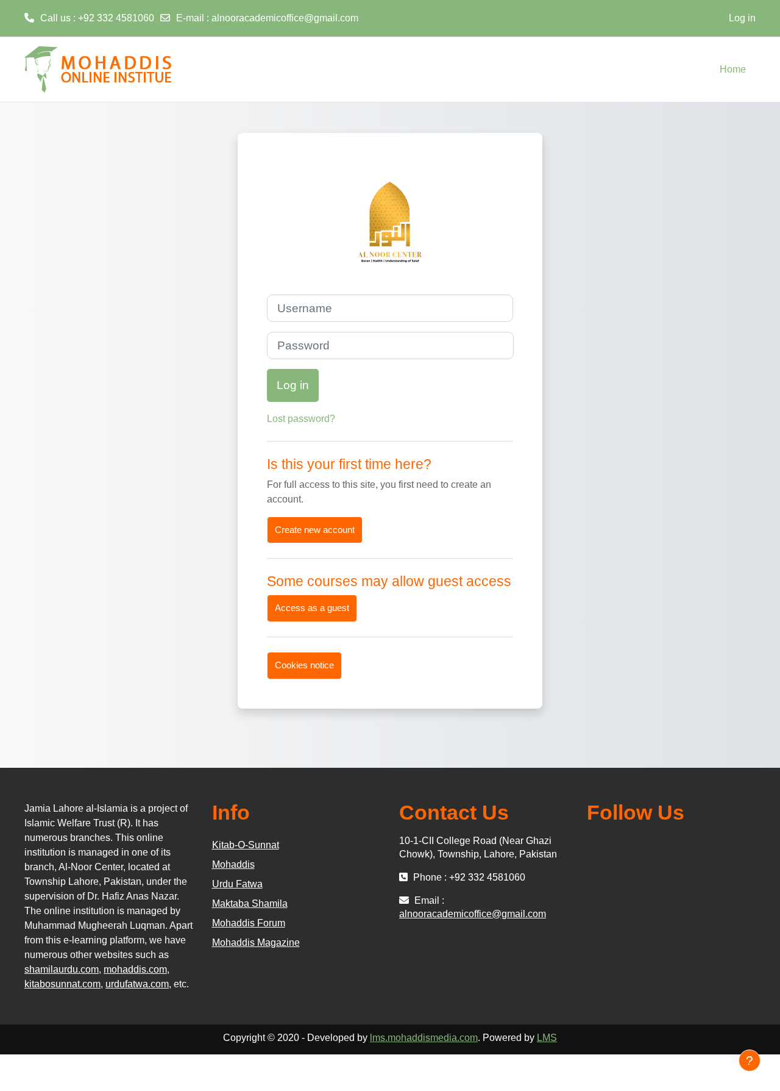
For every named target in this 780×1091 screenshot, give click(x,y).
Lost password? (301, 418)
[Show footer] (749, 1060)
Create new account (315, 529)
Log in (742, 18)
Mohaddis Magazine (256, 942)
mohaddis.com (135, 969)
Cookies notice (304, 665)
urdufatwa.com (137, 984)
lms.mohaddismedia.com (424, 1037)
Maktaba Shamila (250, 903)
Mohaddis (233, 864)
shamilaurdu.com (61, 969)
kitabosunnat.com (62, 984)
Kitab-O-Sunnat (245, 845)
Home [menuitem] (733, 69)
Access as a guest (312, 608)
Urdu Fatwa (237, 884)
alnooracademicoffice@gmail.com (284, 18)
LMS (547, 1037)
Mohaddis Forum (248, 923)
